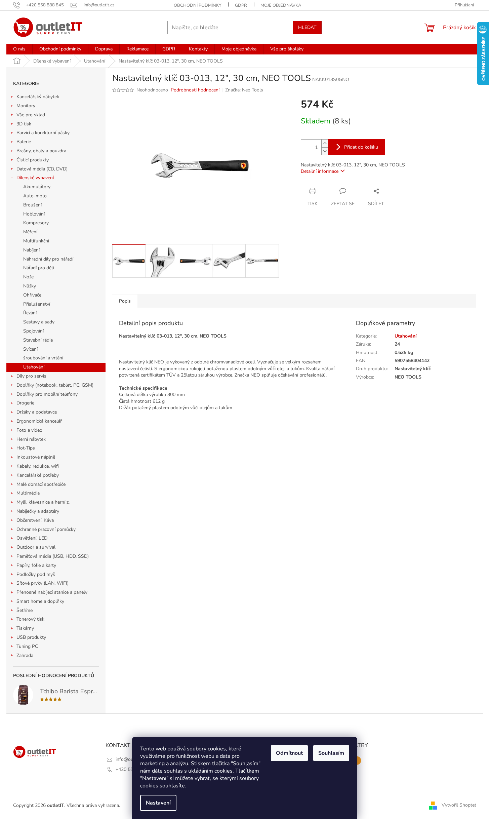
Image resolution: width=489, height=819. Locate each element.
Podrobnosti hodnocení (195, 90)
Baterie (23, 142)
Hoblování (34, 214)
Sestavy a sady (38, 322)
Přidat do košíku (361, 147)
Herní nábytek (31, 439)
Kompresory (36, 223)
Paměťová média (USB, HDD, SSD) (52, 556)
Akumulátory (36, 187)
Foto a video (29, 430)
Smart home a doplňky (40, 601)
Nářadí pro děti (38, 268)
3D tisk (23, 124)
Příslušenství (36, 304)
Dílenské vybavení (35, 177)
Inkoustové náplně (35, 457)
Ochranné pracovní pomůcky (46, 529)
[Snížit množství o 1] (324, 151)
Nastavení (158, 803)
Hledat (307, 27)
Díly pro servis (31, 376)
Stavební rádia (38, 340)
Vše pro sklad (30, 115)
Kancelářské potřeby (37, 475)
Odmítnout (289, 753)
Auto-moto (35, 196)
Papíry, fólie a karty (36, 565)
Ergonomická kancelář (39, 421)
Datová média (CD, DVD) (42, 169)
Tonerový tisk (30, 619)
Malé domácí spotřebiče (41, 484)
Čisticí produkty (32, 160)
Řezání (30, 313)
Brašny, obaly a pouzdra (41, 151)
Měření (30, 232)
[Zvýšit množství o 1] (324, 143)
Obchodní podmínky (197, 5)
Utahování (33, 367)
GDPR (241, 5)
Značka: (244, 90)
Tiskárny (25, 628)
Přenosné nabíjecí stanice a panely (51, 592)
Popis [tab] (125, 301)
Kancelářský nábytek (37, 96)
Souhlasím (331, 753)
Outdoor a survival (35, 547)
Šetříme (24, 610)
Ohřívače (32, 295)
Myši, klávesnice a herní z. (43, 502)
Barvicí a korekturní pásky (43, 132)
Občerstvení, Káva (35, 520)
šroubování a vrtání (43, 358)
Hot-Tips (25, 448)
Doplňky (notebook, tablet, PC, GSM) (54, 385)
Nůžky (29, 286)
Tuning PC (27, 646)
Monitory (25, 106)
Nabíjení (31, 250)
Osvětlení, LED (31, 538)
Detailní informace (319, 171)
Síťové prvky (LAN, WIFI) (42, 583)
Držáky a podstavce (36, 412)
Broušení (32, 205)
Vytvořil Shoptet (459, 805)
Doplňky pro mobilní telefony (47, 394)
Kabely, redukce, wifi (37, 466)
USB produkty (31, 637)
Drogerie (25, 403)
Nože (28, 277)
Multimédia (28, 493)
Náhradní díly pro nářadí (48, 259)
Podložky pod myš (35, 574)
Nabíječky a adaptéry (37, 511)
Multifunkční (36, 241)
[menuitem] (19, 49)
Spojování (33, 331)
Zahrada (24, 655)
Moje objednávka (280, 5)
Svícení (30, 349)
